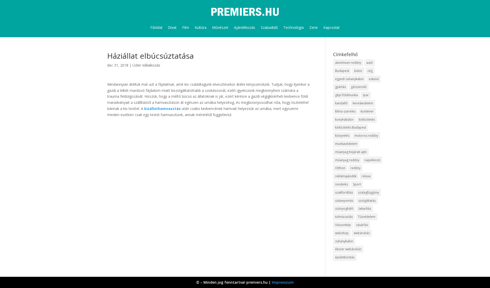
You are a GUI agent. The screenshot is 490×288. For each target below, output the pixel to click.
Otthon (340, 168)
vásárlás (362, 225)
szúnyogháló (344, 208)
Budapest (342, 71)
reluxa (366, 176)
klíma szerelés (345, 111)
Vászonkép (343, 225)
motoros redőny (366, 135)
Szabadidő (269, 27)
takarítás (365, 208)
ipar (366, 95)
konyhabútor (344, 119)
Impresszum (283, 282)
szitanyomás (344, 200)
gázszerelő (358, 87)
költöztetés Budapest (350, 127)
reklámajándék (346, 176)
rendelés (341, 184)
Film (185, 27)
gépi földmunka (346, 95)
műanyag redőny (347, 160)
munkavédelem (346, 144)
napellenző (372, 160)
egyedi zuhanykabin (349, 79)
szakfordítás (344, 192)
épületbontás (344, 257)
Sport (357, 184)
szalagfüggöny (368, 192)
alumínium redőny (348, 62)
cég (370, 71)
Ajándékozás (244, 27)
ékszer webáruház (348, 249)
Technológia (293, 27)
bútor (358, 71)
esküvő (374, 79)
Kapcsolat (331, 27)
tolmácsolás (344, 217)
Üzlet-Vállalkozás (146, 65)
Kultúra (200, 27)
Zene (313, 27)
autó (369, 62)
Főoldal (156, 27)
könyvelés (342, 135)
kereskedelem (363, 103)
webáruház (362, 233)
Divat (172, 27)
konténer (367, 111)
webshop (342, 233)
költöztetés (367, 119)
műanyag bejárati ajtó (351, 152)
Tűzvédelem (366, 217)
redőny (355, 168)
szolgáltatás (367, 200)
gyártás (340, 87)
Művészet (220, 27)
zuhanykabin (344, 241)
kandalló (341, 103)
